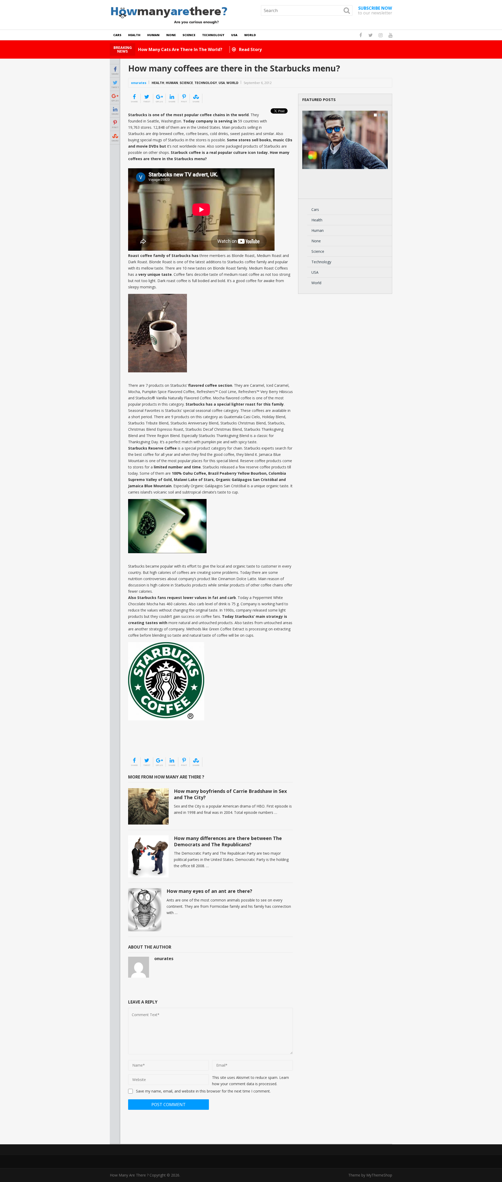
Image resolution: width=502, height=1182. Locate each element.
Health (134, 35)
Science (188, 35)
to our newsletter (375, 10)
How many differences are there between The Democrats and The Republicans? (228, 841)
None (171, 35)
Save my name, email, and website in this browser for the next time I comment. (203, 1091)
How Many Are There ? (129, 1175)
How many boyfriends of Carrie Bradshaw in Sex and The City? (230, 794)
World (250, 35)
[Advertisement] (154, 743)
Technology (213, 35)
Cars (117, 35)
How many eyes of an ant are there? (209, 891)
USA (234, 35)
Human (153, 35)
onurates (138, 83)
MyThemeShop (379, 1175)
